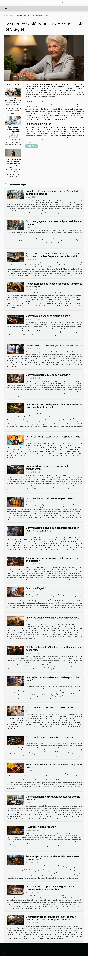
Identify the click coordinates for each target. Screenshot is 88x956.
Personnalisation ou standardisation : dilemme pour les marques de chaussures (13, 163)
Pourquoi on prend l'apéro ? (41, 827)
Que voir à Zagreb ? (36, 588)
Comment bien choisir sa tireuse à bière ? (48, 316)
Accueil (6, 15)
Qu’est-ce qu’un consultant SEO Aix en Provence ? (52, 617)
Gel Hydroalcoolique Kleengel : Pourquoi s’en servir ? (54, 345)
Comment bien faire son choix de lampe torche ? (52, 737)
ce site (75, 117)
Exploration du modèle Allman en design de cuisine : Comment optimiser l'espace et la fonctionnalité (54, 255)
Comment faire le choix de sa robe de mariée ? (51, 707)
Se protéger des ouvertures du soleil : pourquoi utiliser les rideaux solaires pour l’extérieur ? (51, 918)
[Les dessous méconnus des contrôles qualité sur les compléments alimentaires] (13, 120)
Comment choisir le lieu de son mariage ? (48, 375)
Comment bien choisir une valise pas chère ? (49, 498)
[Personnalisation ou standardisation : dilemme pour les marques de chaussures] (13, 153)
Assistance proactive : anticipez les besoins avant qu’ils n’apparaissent (13, 101)
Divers (12, 15)
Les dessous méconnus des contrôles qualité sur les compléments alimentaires (13, 132)
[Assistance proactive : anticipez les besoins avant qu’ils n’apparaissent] (13, 92)
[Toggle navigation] (6, 8)
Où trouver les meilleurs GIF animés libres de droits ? (54, 436)
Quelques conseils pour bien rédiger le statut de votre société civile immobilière (51, 888)
